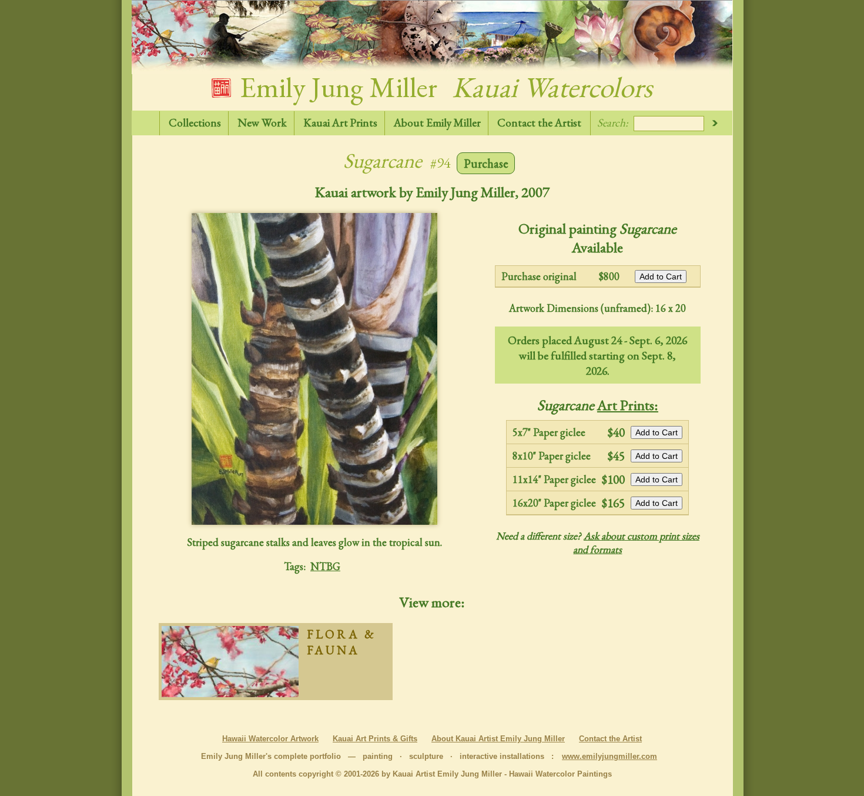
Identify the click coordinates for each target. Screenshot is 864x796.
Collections (195, 122)
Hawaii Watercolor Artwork (270, 738)
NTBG (325, 566)
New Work (262, 122)
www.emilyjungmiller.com (609, 756)
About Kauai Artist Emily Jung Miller (498, 738)
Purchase (486, 163)
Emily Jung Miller (443, 87)
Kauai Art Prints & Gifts (375, 738)
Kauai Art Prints (340, 122)
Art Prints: (627, 404)
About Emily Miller (437, 122)
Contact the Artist (539, 122)
